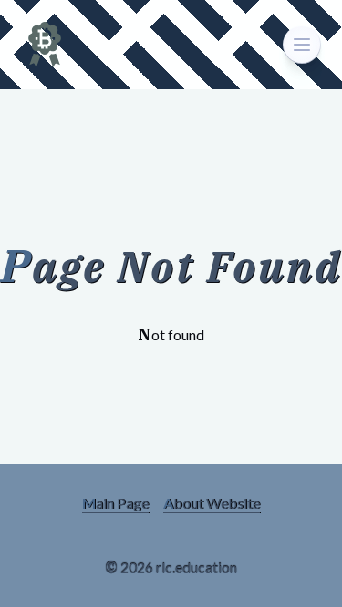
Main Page (115, 502)
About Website (211, 502)
